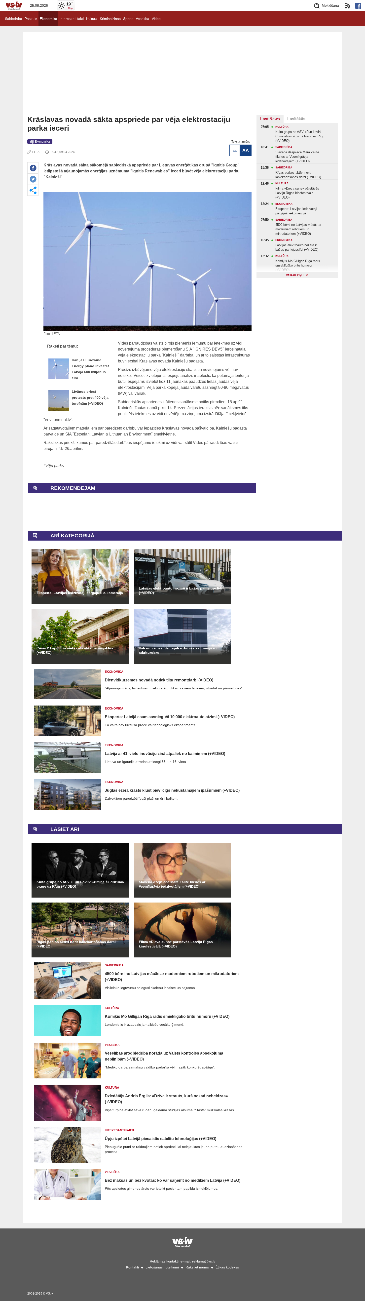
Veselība (142, 19)
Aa (235, 150)
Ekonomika (48, 19)
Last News (270, 119)
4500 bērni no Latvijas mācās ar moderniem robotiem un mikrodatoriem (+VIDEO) (172, 977)
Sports (128, 19)
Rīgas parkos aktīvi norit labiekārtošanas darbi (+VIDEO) (76, 944)
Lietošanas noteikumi (162, 1267)
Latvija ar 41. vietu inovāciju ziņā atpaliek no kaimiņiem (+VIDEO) (165, 753)
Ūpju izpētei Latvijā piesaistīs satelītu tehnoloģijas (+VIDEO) (160, 1139)
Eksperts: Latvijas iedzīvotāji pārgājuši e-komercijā (79, 593)
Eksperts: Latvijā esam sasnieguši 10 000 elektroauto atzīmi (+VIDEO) (170, 717)
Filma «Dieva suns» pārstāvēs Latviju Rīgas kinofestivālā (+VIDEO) (176, 944)
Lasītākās (296, 119)
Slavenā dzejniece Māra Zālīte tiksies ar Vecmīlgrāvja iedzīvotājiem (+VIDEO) (172, 884)
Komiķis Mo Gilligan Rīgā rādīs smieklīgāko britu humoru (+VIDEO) (167, 1016)
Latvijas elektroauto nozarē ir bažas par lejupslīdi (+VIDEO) (180, 590)
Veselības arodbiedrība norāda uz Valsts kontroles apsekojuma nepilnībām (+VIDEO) (164, 1056)
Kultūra (91, 19)
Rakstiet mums (197, 1267)
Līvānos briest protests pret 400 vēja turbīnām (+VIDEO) (90, 397)
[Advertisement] (182, 78)
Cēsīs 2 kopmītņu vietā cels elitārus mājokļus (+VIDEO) (74, 650)
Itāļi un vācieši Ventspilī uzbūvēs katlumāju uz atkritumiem (178, 650)
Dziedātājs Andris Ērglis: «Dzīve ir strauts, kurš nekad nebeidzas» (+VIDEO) (166, 1099)
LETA (35, 152)
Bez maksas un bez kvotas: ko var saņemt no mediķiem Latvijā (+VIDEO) (172, 1180)
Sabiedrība (13, 19)
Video (156, 19)
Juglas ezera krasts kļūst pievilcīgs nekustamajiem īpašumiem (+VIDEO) (172, 790)
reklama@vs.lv (203, 1261)
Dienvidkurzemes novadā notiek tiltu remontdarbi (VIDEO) (159, 680)
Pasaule (31, 19)
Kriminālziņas (110, 19)
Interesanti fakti (72, 19)
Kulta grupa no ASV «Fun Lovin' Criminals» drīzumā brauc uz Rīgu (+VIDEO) (80, 884)
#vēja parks (53, 466)
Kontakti (132, 1267)
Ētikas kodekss (227, 1267)
